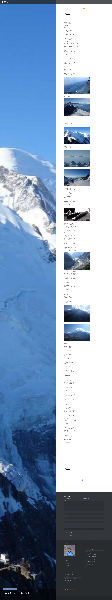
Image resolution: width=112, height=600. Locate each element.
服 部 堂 (5, 2)
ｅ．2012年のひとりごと (90, 559)
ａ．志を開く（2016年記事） (90, 553)
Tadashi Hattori (8, 596)
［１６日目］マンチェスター (68, 570)
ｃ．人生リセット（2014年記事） (91, 556)
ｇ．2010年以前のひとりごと (90, 562)
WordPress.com (91, 598)
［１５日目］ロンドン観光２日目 (69, 572)
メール (65, 516)
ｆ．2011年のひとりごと (90, 561)
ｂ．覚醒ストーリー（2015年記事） (91, 554)
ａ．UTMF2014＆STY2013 (90, 549)
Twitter (106, 1)
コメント (65, 500)
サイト (65, 520)
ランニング (96, 1)
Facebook (101, 1)
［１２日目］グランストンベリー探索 (70, 578)
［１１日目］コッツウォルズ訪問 (69, 580)
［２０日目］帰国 (66, 563)
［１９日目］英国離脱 (67, 565)
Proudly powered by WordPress (79, 598)
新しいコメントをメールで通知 (68, 532)
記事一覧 (92, 1)
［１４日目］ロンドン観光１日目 (69, 574)
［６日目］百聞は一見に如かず (69, 589)
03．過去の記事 (87, 551)
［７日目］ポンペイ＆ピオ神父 (69, 587)
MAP (109, 1)
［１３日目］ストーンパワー (68, 576)
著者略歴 (89, 1)
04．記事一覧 (87, 566)
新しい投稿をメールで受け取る (68, 535)
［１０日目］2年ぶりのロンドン (69, 582)
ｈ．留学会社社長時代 (89, 564)
